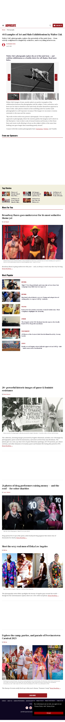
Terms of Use (50, 706)
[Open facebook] (27, 707)
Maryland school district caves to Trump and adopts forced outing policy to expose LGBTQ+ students (40, 298)
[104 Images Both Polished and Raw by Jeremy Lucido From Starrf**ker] (27, 194)
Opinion (23, 319)
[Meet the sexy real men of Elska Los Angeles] (32, 570)
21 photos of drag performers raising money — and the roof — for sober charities (30, 487)
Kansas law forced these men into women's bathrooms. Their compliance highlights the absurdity (40, 310)
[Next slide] (56, 77)
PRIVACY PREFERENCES (50, 701)
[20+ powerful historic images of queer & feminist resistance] (32, 414)
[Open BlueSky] (30, 707)
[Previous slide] (9, 77)
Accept (49, 713)
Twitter (45, 129)
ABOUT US (10, 701)
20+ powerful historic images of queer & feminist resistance (27, 389)
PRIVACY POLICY (40, 701)
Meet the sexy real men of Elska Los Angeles (25, 546)
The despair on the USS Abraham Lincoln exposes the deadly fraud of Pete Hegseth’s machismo (40, 323)
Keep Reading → (7, 269)
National (23, 282)
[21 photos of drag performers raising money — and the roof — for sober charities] (32, 512)
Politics (23, 306)
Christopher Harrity (11, 43)
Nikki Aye (5, 550)
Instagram (39, 129)
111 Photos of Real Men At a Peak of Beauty (58, 194)
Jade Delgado (6, 222)
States (23, 343)
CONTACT (4, 701)
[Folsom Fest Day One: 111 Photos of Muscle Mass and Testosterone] (27, 200)
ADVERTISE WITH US (30, 701)
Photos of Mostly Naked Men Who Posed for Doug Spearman (16, 195)
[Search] (50, 25)
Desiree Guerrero (6, 394)
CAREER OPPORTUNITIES (19, 701)
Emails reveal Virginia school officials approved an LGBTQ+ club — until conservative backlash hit (41, 347)
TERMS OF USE (60, 701)
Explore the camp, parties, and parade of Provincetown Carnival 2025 (31, 637)
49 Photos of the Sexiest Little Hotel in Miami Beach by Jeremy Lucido (41, 335)
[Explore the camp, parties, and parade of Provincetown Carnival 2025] (32, 662)
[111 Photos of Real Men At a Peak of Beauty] (48, 194)
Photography (10, 30)
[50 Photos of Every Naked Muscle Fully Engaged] (6, 200)
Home (3, 30)
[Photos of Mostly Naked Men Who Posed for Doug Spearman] (6, 194)
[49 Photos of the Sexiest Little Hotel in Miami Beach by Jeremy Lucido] (11, 333)
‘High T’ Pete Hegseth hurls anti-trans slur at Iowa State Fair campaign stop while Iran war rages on (40, 286)
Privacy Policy (38, 706)
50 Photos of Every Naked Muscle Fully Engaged (15, 201)
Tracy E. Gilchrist (6, 492)
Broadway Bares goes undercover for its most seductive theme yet (31, 216)
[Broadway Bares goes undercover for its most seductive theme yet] (32, 242)
